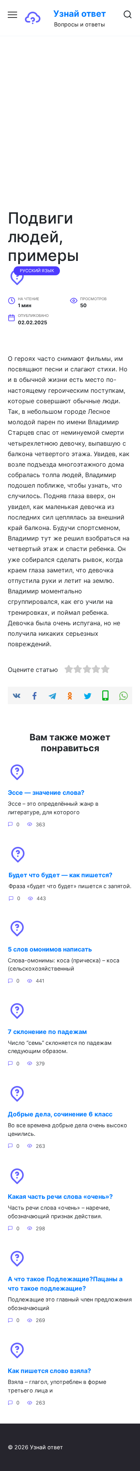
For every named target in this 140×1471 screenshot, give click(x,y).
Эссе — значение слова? (46, 792)
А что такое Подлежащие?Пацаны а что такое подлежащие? (65, 1283)
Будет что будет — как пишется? (60, 875)
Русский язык (37, 270)
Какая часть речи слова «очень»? (60, 1196)
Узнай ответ (79, 13)
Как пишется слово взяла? (49, 1371)
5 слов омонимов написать (50, 949)
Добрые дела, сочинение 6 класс (60, 1114)
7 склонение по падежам (47, 1031)
